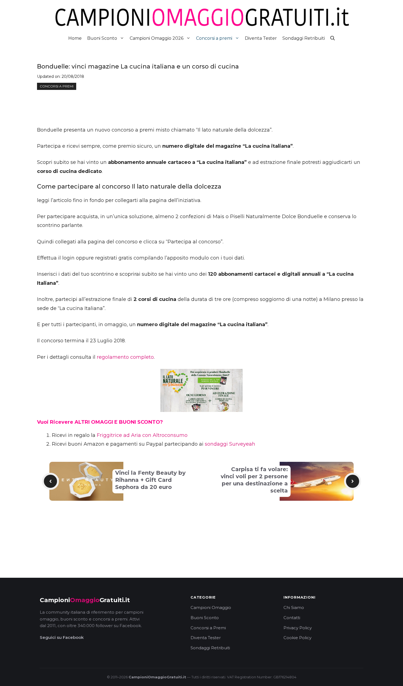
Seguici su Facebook (62, 637)
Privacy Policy (297, 627)
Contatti (291, 617)
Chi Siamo (293, 607)
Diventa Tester (261, 38)
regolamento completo (125, 357)
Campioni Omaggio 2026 (156, 38)
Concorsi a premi (214, 38)
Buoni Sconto (102, 38)
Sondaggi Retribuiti (303, 38)
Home (75, 38)
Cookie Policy (297, 637)
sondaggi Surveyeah (230, 444)
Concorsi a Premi (208, 627)
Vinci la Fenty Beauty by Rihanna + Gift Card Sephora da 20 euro (150, 479)
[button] (332, 38)
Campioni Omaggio (211, 607)
